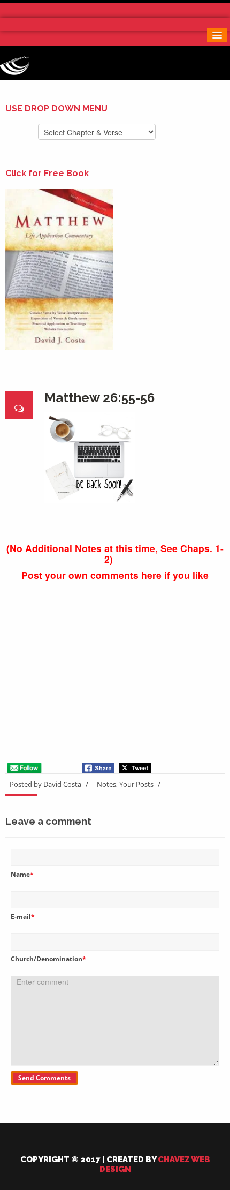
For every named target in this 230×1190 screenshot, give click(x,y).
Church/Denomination (48, 958)
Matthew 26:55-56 (99, 397)
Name (22, 874)
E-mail (23, 916)
